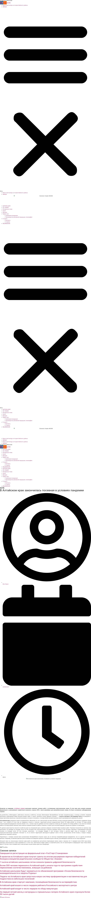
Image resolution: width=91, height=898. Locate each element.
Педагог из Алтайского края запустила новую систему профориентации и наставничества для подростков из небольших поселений (43, 877)
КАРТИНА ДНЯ (6, 206)
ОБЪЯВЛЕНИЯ (6, 223)
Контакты (7, 220)
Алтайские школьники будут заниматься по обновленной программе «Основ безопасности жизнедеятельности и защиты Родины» (42, 872)
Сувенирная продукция (11, 215)
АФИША (5, 6)
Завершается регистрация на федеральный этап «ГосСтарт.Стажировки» (34, 853)
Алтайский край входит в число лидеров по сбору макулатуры (29, 888)
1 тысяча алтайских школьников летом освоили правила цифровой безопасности (37, 862)
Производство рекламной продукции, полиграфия (18, 217)
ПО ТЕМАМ (6, 207)
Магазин (5, 212)
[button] (45, 100)
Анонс (4, 210)
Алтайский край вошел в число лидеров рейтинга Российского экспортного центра (38, 885)
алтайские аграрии (19, 808)
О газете (5, 218)
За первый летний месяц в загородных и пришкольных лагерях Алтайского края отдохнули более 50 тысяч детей (45, 893)
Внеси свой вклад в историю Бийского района (15, 5)
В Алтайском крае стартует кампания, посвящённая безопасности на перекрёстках (38, 882)
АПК (2, 488)
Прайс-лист (6, 214)
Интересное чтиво (7, 209)
